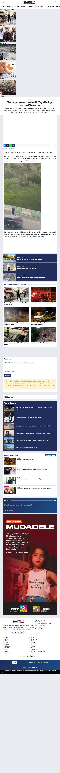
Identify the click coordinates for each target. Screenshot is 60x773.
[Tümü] (55, 397)
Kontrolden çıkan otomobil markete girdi (42, 303)
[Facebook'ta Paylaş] (5, 145)
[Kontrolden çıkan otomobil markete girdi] (43, 294)
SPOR (6, 649)
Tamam (4, 673)
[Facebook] (12, 632)
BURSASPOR (50, 6)
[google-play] (34, 656)
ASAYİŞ (17, 6)
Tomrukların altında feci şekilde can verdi (42, 343)
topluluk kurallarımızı (20, 381)
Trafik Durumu (41, 622)
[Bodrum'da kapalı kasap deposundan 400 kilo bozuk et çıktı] (16, 294)
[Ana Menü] (3, 2)
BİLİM (32, 637)
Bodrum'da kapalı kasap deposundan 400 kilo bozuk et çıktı (16, 303)
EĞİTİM (6, 642)
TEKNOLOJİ (34, 649)
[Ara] (55, 2)
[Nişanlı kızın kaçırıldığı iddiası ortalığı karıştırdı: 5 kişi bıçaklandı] (43, 314)
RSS (15, 662)
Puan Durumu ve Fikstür (44, 623)
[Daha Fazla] (13, 145)
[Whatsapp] (24, 632)
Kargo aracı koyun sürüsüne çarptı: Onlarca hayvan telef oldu (16, 323)
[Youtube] (21, 632)
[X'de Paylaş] (7, 145)
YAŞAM (23, 6)
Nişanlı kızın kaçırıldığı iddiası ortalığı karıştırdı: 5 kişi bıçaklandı (41, 323)
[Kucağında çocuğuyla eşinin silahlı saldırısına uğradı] (16, 334)
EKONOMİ (30, 6)
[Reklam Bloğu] (30, 564)
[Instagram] (18, 632)
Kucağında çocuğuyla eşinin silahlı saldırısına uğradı (16, 343)
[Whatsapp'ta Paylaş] (10, 145)
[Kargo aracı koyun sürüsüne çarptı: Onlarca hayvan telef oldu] (16, 314)
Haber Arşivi (41, 629)
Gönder (7, 376)
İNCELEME (33, 644)
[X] (15, 632)
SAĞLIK (33, 648)
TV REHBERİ (7, 653)
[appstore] (25, 656)
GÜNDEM (10, 6)
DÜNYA (33, 641)
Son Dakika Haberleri (43, 627)
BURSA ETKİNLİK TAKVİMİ (38, 651)
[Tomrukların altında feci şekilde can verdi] (43, 334)
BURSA (3, 6)
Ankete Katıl (9, 510)
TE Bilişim (34, 667)
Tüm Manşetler (42, 625)
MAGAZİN (33, 646)
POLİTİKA (6, 648)
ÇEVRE (6, 641)
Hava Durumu (41, 620)
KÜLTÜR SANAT (39, 6)
